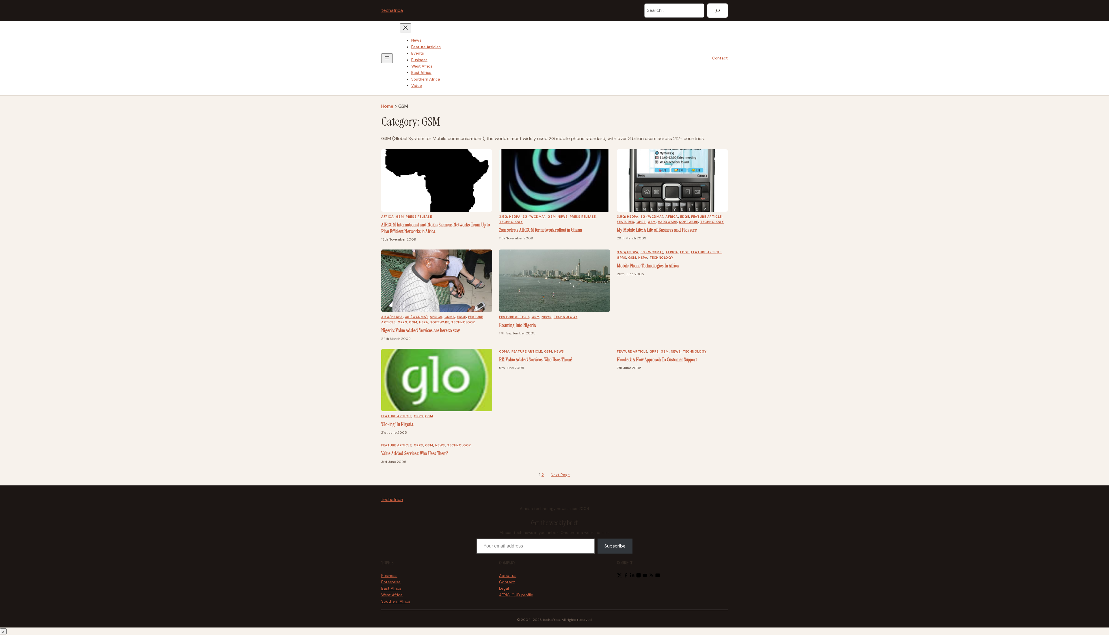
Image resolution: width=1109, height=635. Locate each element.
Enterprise (391, 582)
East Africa (391, 588)
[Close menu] (405, 28)
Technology (511, 222)
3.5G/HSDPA (510, 217)
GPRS (641, 222)
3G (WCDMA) (534, 217)
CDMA (449, 317)
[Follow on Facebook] (625, 576)
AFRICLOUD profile (516, 595)
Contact (720, 58)
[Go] (717, 10)
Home (387, 106)
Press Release (419, 217)
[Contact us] (657, 576)
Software (688, 222)
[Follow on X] (619, 576)
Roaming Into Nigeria (517, 325)
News (562, 217)
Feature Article (706, 217)
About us (507, 575)
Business (389, 575)
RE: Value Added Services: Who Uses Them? (535, 359)
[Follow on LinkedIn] (632, 576)
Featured (625, 222)
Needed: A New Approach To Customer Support (657, 359)
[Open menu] (387, 58)
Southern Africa (395, 601)
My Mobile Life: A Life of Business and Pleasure (657, 230)
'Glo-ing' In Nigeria (397, 424)
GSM (400, 217)
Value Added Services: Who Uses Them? (414, 453)
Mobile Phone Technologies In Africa (648, 265)
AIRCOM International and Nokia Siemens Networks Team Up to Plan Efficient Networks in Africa (435, 227)
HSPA (423, 322)
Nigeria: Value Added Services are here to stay (420, 330)
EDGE (684, 217)
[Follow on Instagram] (638, 576)
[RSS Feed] (651, 576)
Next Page (560, 474)
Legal (504, 588)
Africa (387, 217)
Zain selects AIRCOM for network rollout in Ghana (540, 230)
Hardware (667, 222)
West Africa (392, 595)
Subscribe (615, 546)
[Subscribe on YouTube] (644, 576)
